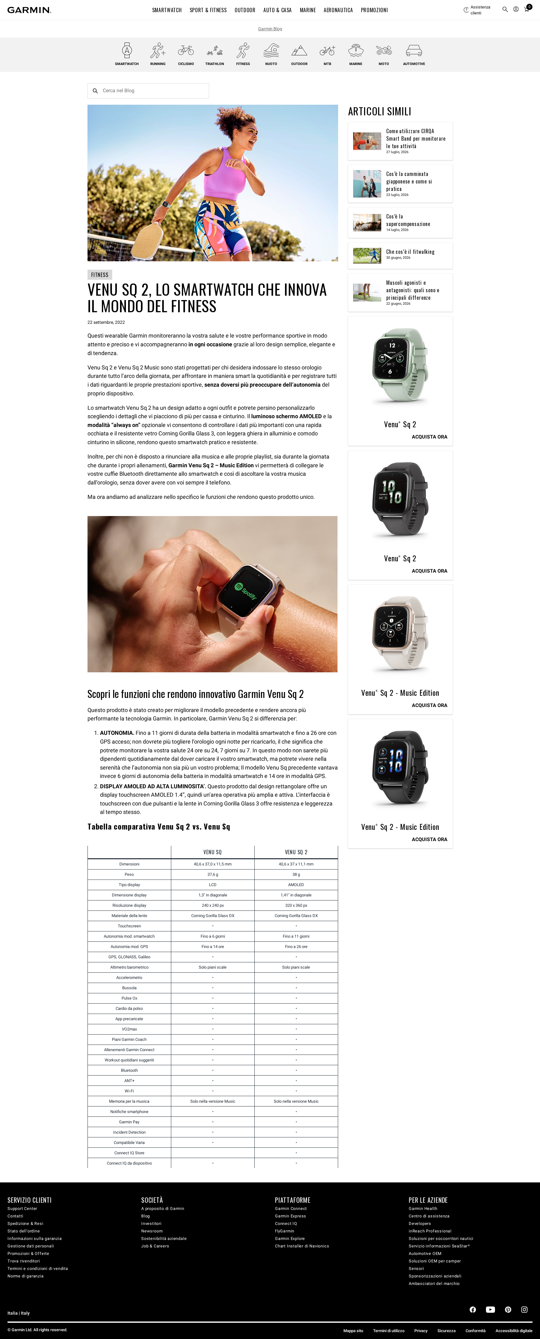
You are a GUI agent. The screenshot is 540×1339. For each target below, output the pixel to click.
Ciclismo (186, 64)
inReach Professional (430, 1231)
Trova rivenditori (24, 1261)
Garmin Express (290, 1216)
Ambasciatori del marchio (434, 1283)
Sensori (416, 1268)
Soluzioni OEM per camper (435, 1261)
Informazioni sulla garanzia (35, 1238)
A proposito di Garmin (162, 1208)
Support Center (22, 1208)
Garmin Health (423, 1208)
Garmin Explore (290, 1238)
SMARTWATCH (167, 10)
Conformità (476, 1330)
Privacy (421, 1330)
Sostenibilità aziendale (164, 1238)
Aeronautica (338, 10)
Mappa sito (353, 1330)
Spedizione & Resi (25, 1223)
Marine (355, 64)
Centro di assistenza (429, 1216)
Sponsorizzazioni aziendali (435, 1276)
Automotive (414, 64)
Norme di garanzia (26, 1276)
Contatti (15, 1216)
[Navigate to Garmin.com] (29, 10)
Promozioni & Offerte (28, 1253)
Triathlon (214, 64)
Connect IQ (286, 1223)
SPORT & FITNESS (208, 10)
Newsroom (151, 1231)
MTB (327, 64)
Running (158, 64)
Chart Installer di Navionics (302, 1246)
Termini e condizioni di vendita (38, 1268)
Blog (145, 1216)
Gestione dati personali (31, 1246)
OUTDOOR (245, 10)
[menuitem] (480, 10)
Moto (384, 64)
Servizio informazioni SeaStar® (439, 1246)
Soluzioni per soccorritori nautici (441, 1238)
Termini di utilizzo (388, 1330)
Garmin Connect (291, 1208)
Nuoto (271, 64)
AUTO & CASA (277, 10)
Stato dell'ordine (24, 1231)
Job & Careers (155, 1246)
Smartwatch (127, 64)
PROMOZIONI (374, 10)
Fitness (243, 64)
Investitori (151, 1223)
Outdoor (299, 64)
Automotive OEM (425, 1253)
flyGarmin (284, 1231)
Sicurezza (447, 1330)
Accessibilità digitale (514, 1330)
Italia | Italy (19, 1313)
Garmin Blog (270, 29)
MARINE (308, 10)
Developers (420, 1223)
